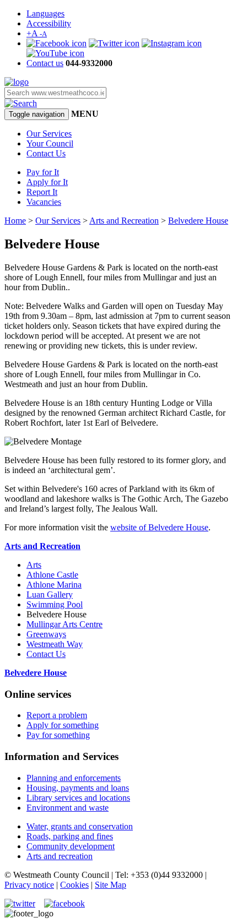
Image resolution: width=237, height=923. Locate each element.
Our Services (49, 133)
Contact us (44, 63)
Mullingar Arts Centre (64, 624)
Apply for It (47, 182)
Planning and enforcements (73, 778)
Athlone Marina (54, 584)
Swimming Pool (54, 604)
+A (36, 33)
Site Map (110, 884)
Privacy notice (29, 884)
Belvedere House (198, 220)
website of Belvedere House (159, 527)
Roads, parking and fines (69, 836)
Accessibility (48, 23)
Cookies (74, 884)
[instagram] (172, 43)
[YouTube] (55, 53)
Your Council (49, 143)
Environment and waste (67, 807)
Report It (41, 192)
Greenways (46, 634)
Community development (70, 846)
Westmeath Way (54, 644)
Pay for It (42, 172)
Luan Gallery (49, 594)
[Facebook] (56, 43)
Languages (45, 13)
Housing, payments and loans (77, 787)
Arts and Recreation (124, 220)
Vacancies (43, 202)
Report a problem (56, 715)
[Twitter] (114, 43)
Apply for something (62, 725)
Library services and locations (78, 797)
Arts (33, 564)
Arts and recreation (59, 856)
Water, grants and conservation (79, 826)
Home (15, 220)
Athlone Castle (52, 574)
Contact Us (46, 153)
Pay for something (58, 735)
